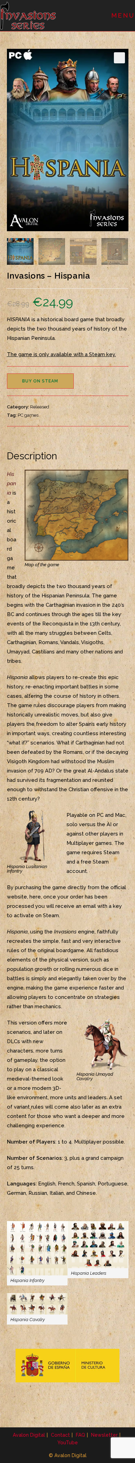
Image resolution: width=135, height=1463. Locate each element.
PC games (28, 415)
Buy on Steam (40, 381)
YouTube (67, 1442)
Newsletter (104, 1435)
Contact (60, 1435)
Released (39, 406)
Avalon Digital (29, 1435)
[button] (119, 57)
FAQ (80, 1435)
